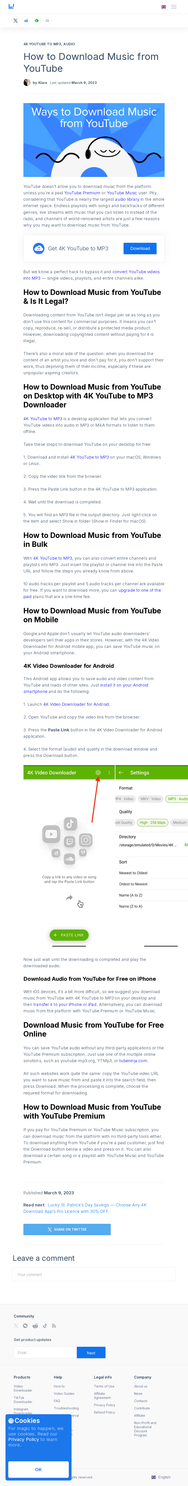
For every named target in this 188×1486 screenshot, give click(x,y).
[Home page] (11, 7)
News (138, 1393)
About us (140, 1386)
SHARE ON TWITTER (70, 1229)
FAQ (57, 1401)
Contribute (142, 1408)
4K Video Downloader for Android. (76, 704)
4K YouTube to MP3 (42, 44)
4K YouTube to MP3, (54, 558)
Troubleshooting (66, 1408)
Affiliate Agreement (102, 1396)
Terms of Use (104, 1386)
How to (59, 1386)
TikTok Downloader (23, 1400)
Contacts (140, 1401)
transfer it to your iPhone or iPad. (66, 1004)
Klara (42, 82)
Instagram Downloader (23, 1411)
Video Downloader (23, 1388)
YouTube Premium (83, 192)
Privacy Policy (23, 1439)
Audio (69, 44)
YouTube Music (122, 192)
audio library (128, 199)
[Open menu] (174, 7)
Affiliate (139, 1415)
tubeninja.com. (133, 1060)
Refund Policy (104, 1412)
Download (140, 248)
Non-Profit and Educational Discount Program (145, 1429)
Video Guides (64, 1393)
